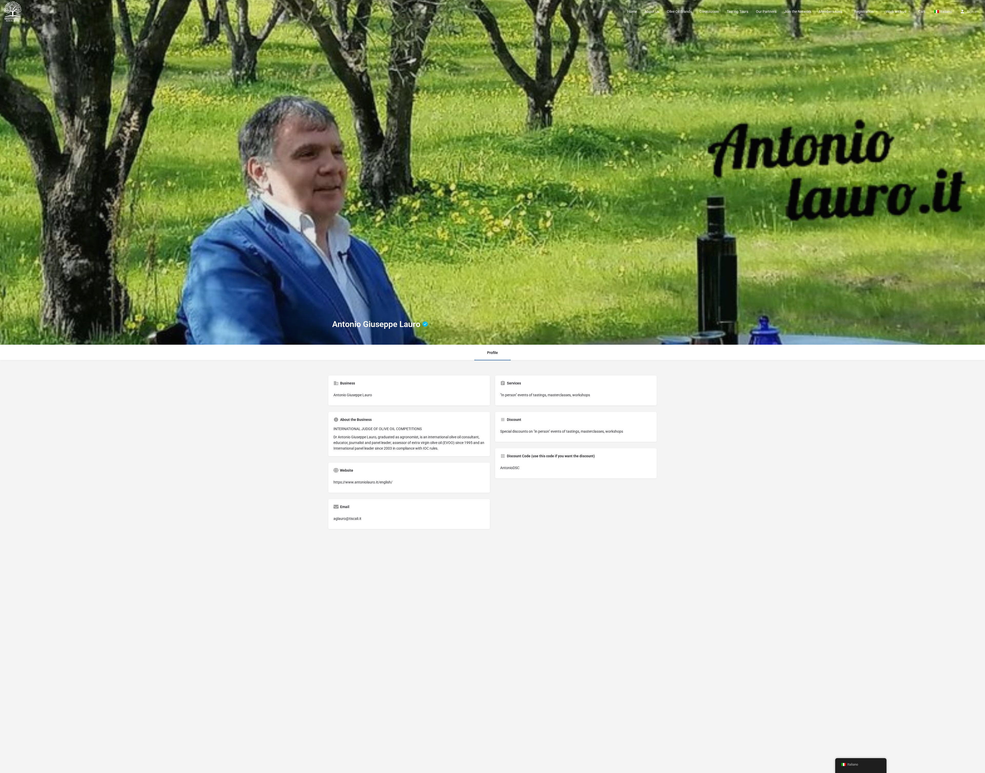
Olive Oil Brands (679, 11)
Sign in (972, 11)
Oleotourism (709, 11)
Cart (921, 11)
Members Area (830, 11)
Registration (864, 11)
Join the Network (797, 11)
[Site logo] (13, 11)
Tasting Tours (737, 11)
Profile (492, 353)
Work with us (896, 11)
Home (632, 11)
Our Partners (766, 11)
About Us (652, 11)
